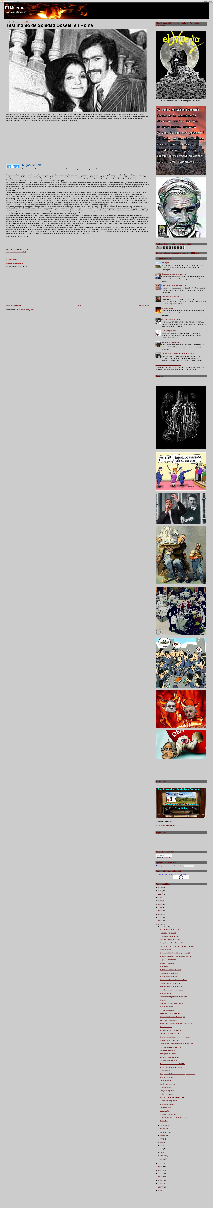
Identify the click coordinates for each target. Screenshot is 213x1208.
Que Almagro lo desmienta (168, 1020)
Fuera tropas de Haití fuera (169, 973)
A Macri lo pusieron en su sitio (170, 939)
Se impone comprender (167, 1077)
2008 (160, 1183)
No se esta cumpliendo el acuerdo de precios (175, 1037)
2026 (160, 887)
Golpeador (163, 1000)
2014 (160, 1163)
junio (162, 1142)
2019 (160, 911)
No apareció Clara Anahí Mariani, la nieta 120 (175, 953)
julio (161, 1139)
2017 (160, 917)
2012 (160, 1170)
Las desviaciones (165, 1107)
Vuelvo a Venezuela (166, 1094)
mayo (162, 1145)
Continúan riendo (165, 950)
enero (162, 1159)
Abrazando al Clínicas (167, 1104)
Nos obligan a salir (166, 308)
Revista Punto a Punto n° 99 (169, 1040)
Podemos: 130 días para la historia (171, 1003)
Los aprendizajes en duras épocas (171, 319)
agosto (162, 1135)
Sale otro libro (164, 966)
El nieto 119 (163, 1121)
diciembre (163, 927)
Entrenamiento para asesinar (170, 342)
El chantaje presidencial (167, 1050)
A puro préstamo (165, 993)
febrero (162, 1156)
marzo (162, 1152)
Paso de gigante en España (169, 976)
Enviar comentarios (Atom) (25, 310)
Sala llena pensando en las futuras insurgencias (175, 956)
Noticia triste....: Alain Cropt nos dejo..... (168, 365)
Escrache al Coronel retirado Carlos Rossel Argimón (177, 946)
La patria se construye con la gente (171, 990)
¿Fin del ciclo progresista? (168, 1101)
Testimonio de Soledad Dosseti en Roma (49, 25)
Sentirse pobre (165, 263)
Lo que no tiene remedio (168, 960)
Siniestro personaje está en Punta (171, 1067)
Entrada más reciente (13, 305)
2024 (160, 894)
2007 (160, 1187)
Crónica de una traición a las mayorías (173, 274)
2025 (160, 891)
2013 (160, 1167)
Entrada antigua (144, 305)
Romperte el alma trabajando (169, 1057)
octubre (162, 1129)
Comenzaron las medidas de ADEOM (172, 1064)
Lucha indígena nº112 (167, 1080)
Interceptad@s (164, 1111)
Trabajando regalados (167, 1091)
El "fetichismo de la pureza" (169, 297)
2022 (160, 901)
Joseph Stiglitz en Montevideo (170, 1013)
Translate (170, 857)
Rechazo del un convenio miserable (171, 986)
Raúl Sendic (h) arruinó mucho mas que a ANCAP (176, 1023)
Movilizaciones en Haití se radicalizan (172, 1097)
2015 (160, 924)
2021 (160, 904)
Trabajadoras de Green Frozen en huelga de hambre (177, 1074)
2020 (160, 907)
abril (161, 1149)
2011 (160, 1173)
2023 (160, 897)
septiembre (164, 1132)
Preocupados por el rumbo (168, 1054)
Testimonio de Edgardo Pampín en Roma (173, 997)
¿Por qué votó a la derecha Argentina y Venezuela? (177, 1044)
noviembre (163, 1125)
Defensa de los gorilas (167, 963)
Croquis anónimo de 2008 (168, 1060)
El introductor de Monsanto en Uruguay (173, 1017)
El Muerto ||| (16, 8)
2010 (160, 1177)
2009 (160, 1180)
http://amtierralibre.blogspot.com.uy (167, 825)
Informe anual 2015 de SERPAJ (170, 1047)
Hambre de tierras (166, 1027)
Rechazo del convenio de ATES (170, 970)
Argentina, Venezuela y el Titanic (170, 1030)
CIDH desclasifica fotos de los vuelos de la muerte (177, 353)
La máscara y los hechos (168, 1114)
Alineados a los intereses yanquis (171, 1033)
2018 (160, 914)
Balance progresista (166, 1007)
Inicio (79, 305)
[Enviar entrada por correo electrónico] (27, 249)
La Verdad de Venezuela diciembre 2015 (173, 1117)
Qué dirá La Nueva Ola (167, 1084)
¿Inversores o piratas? (167, 1010)
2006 (160, 1190)
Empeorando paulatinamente (169, 936)
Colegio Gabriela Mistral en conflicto (172, 943)
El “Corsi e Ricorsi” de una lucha (170, 929)
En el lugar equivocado (168, 331)
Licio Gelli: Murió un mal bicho (170, 983)
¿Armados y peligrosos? (168, 933)
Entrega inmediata (166, 1087)
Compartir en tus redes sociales (15, 252)
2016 (160, 921)
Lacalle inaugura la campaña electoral (173, 285)
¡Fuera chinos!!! (165, 1070)
